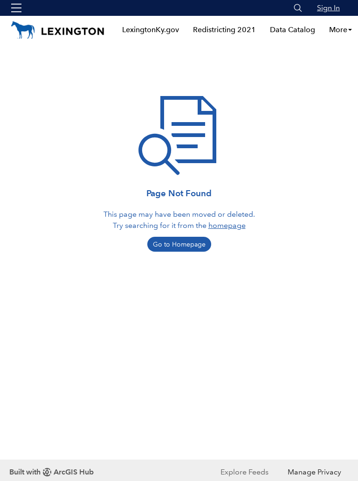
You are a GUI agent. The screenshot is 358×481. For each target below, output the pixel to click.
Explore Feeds (244, 471)
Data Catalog (292, 29)
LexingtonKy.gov (150, 29)
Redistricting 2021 (224, 29)
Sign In (328, 7)
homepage (227, 225)
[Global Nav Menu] (16, 8)
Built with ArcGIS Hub (51, 471)
